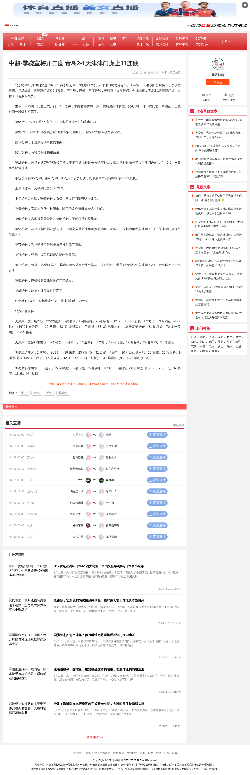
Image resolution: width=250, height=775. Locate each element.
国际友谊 (32, 491)
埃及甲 (31, 536)
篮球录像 (142, 44)
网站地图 (132, 752)
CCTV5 (200, 38)
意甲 (113, 44)
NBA (40, 38)
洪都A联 (32, 468)
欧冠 (211, 346)
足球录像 (142, 38)
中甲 (76, 44)
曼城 (193, 351)
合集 (167, 752)
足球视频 (182, 38)
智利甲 (31, 457)
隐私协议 (91, 752)
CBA (40, 44)
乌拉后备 (32, 514)
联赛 (159, 752)
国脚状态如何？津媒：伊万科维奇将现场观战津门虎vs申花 (94, 635)
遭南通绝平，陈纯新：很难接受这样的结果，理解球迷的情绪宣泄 (99, 669)
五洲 (238, 346)
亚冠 (86, 44)
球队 (151, 752)
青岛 (37, 393)
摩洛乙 (31, 434)
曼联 (220, 341)
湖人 (202, 341)
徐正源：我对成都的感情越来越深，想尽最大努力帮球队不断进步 (99, 600)
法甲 (101, 44)
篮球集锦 (162, 44)
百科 (143, 752)
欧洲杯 (60, 44)
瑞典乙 (31, 446)
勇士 (220, 346)
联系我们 (118, 752)
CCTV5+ (202, 44)
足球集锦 (162, 38)
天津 (49, 393)
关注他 (218, 82)
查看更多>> (95, 737)
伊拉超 (31, 502)
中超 (82, 38)
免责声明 (105, 752)
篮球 (22, 44)
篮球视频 (182, 44)
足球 (11, 44)
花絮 (193, 346)
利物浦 (204, 351)
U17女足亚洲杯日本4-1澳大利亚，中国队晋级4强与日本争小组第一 (100, 566)
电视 (175, 752)
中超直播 (178, 425)
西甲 (125, 38)
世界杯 (60, 38)
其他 (214, 351)
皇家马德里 (234, 341)
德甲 (113, 38)
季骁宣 (63, 393)
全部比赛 (17, 38)
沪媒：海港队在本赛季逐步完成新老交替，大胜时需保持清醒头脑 (99, 703)
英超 (101, 38)
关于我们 (78, 752)
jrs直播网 (118, 760)
